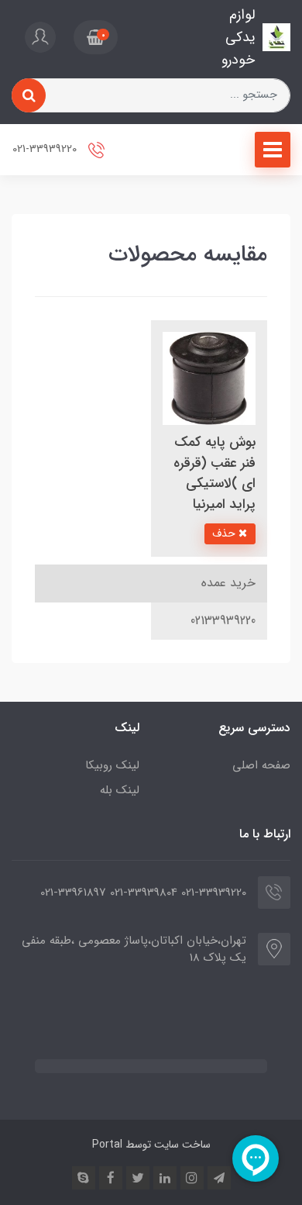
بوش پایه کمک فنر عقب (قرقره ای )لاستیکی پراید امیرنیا (214, 473)
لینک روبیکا (112, 765)
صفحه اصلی (261, 765)
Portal (107, 1144)
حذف (225, 533)
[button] (96, 37)
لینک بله (119, 790)
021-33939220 (46, 150)
